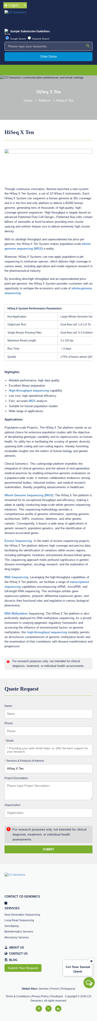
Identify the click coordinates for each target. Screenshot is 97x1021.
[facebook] (38, 1008)
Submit (48, 849)
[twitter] (48, 1008)
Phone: (9, 723)
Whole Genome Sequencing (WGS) (29, 495)
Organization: (13, 804)
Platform (45, 100)
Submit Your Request (23, 968)
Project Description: (16, 778)
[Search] (87, 46)
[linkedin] (58, 1008)
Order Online (48, 56)
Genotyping (12, 926)
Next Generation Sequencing (22, 914)
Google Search (17, 38)
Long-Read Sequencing (19, 920)
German (43, 988)
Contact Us (18, 953)
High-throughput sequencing (29, 390)
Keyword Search (40, 38)
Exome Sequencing (18, 541)
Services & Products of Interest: (24, 760)
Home (28, 100)
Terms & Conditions (18, 996)
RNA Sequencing (16, 577)
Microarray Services (17, 937)
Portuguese (68, 988)
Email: (9, 740)
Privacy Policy (40, 996)
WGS (32, 401)
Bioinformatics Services (19, 931)
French (55, 988)
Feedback (57, 996)
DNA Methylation (16, 613)
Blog (11, 960)
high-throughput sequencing (47, 632)
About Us (16, 947)
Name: (9, 705)
